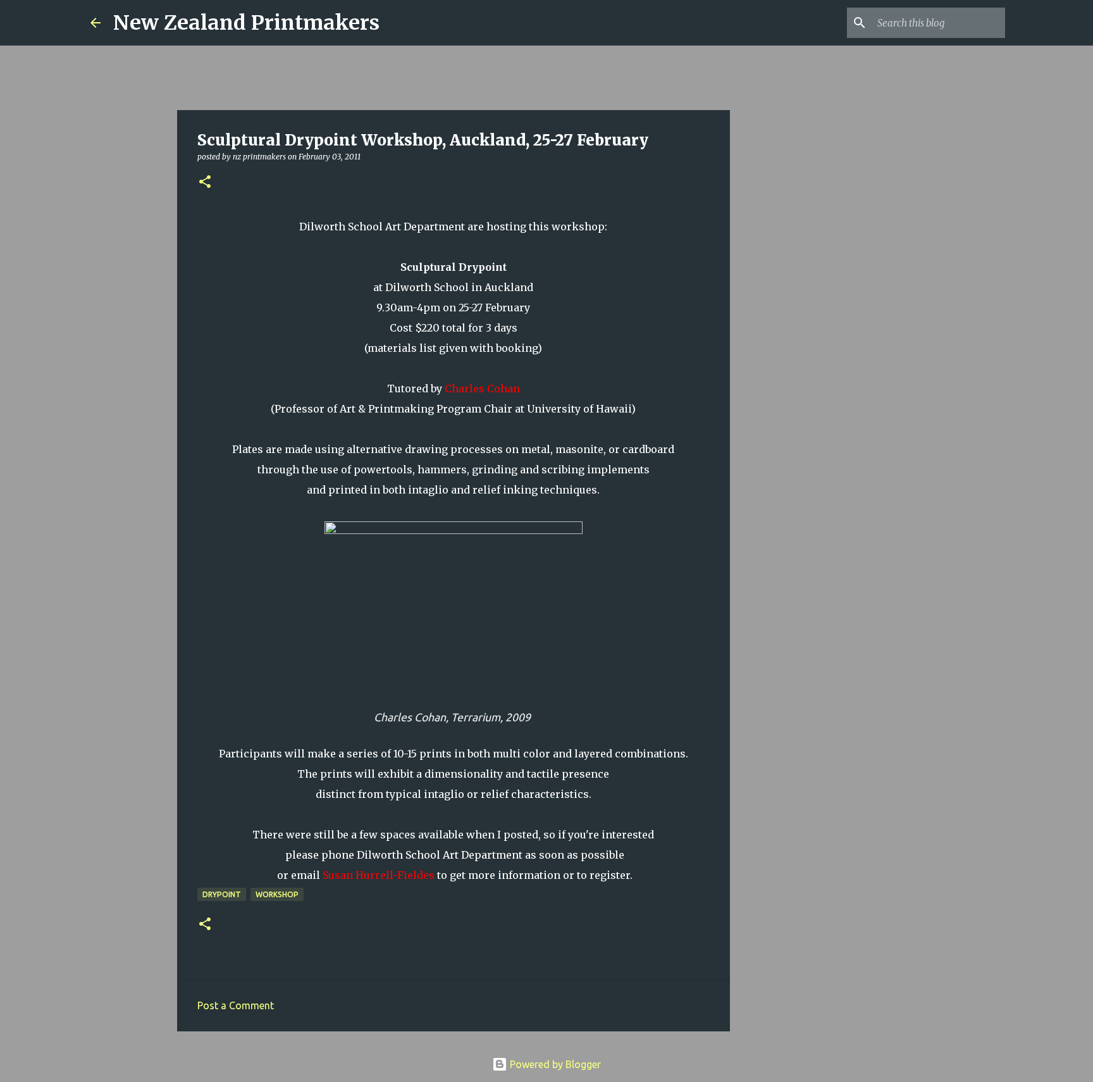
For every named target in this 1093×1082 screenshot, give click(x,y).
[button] (205, 182)
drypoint (221, 894)
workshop (277, 894)
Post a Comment (235, 1005)
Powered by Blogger (554, 1064)
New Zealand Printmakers (246, 22)
